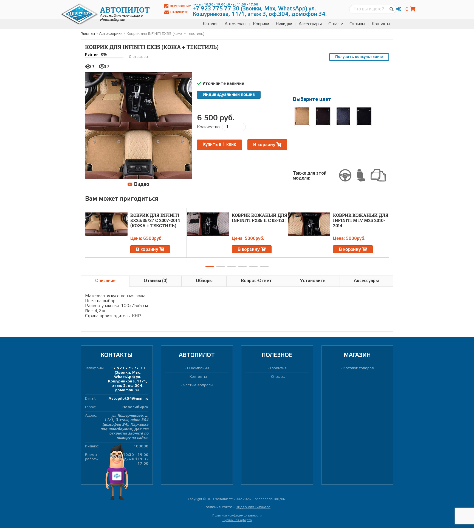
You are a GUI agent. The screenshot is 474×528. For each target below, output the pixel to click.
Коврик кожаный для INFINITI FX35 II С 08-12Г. (259, 217)
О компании (198, 368)
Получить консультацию (359, 57)
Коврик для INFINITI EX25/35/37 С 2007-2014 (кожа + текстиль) (155, 220)
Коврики (261, 24)
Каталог (210, 24)
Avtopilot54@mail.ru (128, 399)
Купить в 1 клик (219, 145)
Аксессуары (310, 24)
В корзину (264, 144)
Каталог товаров (358, 368)
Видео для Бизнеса (253, 507)
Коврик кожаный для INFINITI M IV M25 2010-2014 (360, 220)
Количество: (209, 127)
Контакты (381, 24)
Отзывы (357, 24)
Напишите (179, 12)
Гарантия (278, 368)
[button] (209, 266)
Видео (140, 184)
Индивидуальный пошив (229, 95)
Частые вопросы (198, 385)
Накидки (284, 24)
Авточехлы (235, 24)
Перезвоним (180, 6)
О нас (333, 24)
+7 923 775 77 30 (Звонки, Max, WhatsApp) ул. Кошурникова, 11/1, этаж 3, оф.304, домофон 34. (127, 379)
